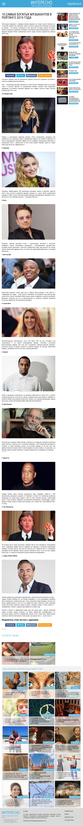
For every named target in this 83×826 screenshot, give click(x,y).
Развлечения (69, 811)
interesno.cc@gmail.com (11, 822)
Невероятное (69, 817)
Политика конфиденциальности (34, 820)
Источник (4, 629)
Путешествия (69, 820)
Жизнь (67, 814)
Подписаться (74, 4)
